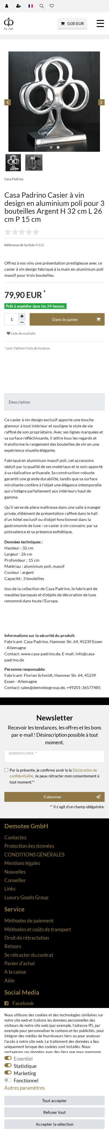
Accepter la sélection (55, 1124)
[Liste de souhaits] (52, 6)
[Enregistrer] (19, 6)
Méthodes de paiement (28, 921)
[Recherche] (41, 6)
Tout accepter (54, 1100)
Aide (9, 980)
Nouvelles (15, 872)
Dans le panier (65, 319)
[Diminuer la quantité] (21, 323)
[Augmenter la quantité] (21, 316)
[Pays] (30, 6)
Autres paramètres (24, 1088)
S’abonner (53, 796)
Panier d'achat (19, 963)
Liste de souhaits (22, 333)
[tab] (54, 402)
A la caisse (15, 972)
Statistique (25, 1066)
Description (19, 401)
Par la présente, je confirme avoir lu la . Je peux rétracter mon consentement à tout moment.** (54, 776)
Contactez (15, 837)
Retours (12, 946)
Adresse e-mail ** (23, 753)
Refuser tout (54, 1112)
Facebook (23, 1003)
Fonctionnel (26, 1080)
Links (9, 889)
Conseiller (15, 880)
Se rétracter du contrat (28, 955)
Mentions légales (22, 863)
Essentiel (23, 1059)
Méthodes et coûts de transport (37, 929)
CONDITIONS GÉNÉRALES (34, 855)
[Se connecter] (7, 6)
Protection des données (29, 846)
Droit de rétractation (26, 938)
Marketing (25, 1073)
